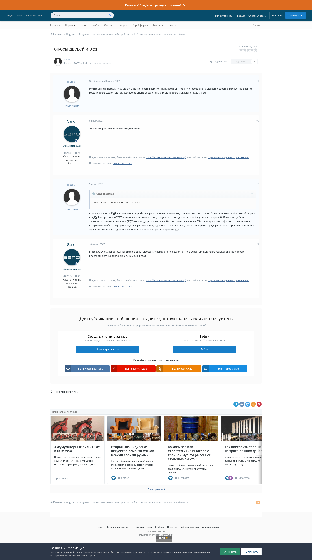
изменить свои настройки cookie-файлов (187, 552)
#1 (257, 81)
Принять (231, 551)
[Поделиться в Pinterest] (259, 404)
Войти (276, 15)
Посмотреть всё (156, 489)
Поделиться (219, 61)
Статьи (108, 25)
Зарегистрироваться (107, 349)
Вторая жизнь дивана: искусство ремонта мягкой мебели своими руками (132, 450)
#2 (257, 120)
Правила (240, 15)
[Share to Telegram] (236, 404)
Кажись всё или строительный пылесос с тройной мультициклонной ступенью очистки (189, 452)
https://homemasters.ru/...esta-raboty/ (166, 157)
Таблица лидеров (189, 527)
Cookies (159, 527)
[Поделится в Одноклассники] (253, 404)
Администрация (210, 527)
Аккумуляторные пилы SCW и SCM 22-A (77, 448)
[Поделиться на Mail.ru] (247, 404)
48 (78, 153)
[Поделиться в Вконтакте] (241, 404)
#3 (257, 184)
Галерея (122, 25)
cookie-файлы (75, 552)
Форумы (70, 25)
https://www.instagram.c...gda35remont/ (228, 157)
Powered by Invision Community (156, 534)
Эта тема (96, 15)
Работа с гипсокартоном (96, 63)
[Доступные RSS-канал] (258, 502)
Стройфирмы (140, 25)
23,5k (69, 153)
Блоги (83, 25)
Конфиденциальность (119, 527)
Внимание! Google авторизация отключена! (153, 5)
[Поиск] (110, 15)
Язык (99, 527)
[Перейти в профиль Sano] (72, 134)
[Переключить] (94, 193)
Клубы (95, 25)
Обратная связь (257, 15)
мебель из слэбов (122, 163)
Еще (171, 25)
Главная (55, 25)
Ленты (257, 25)
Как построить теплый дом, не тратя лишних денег (247, 448)
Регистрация (295, 15)
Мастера (158, 25)
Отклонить (251, 551)
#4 (257, 244)
